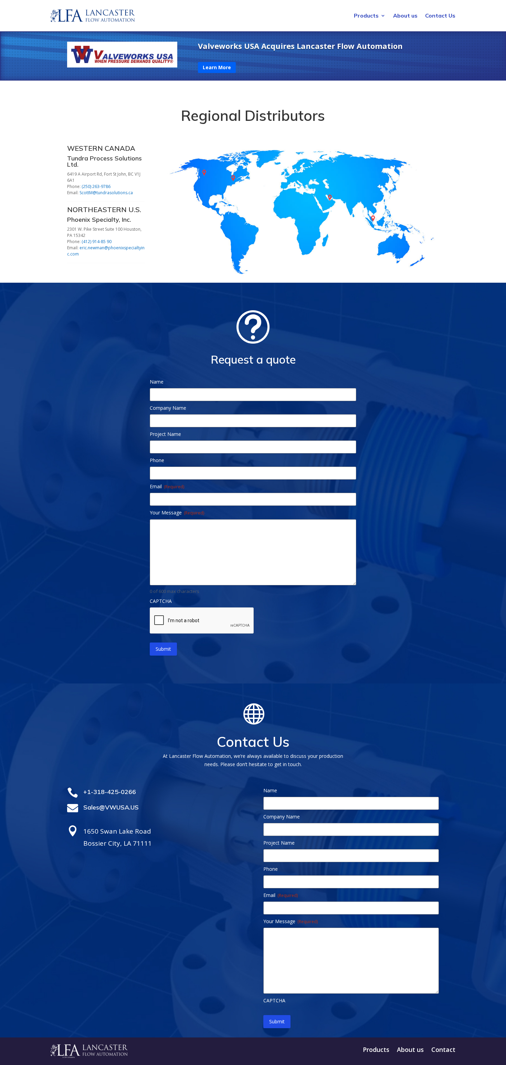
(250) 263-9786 (96, 186)
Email (167, 486)
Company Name (168, 408)
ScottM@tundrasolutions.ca (106, 193)
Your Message (177, 512)
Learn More (217, 67)
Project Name (165, 434)
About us (405, 16)
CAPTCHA (161, 601)
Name (157, 381)
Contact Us (440, 16)
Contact (443, 1050)
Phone (157, 460)
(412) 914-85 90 (97, 241)
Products (366, 16)
